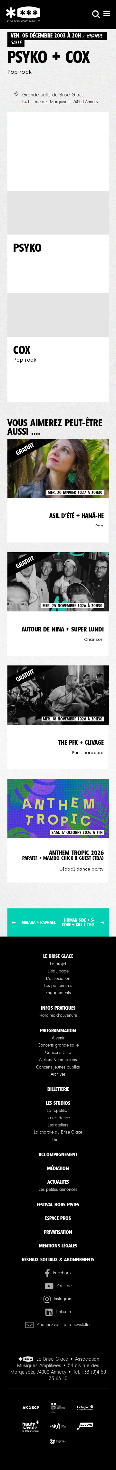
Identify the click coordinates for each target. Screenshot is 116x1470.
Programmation (58, 1030)
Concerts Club (58, 1052)
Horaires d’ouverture (58, 1015)
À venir (58, 1038)
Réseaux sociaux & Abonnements (58, 1259)
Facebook (62, 1273)
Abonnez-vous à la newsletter (64, 1324)
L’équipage (58, 971)
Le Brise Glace (58, 956)
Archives (58, 1074)
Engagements (58, 992)
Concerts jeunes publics (58, 1067)
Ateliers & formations (58, 1059)
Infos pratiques (58, 1008)
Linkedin (63, 1311)
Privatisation (58, 1232)
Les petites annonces (58, 1189)
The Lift (58, 1139)
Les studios (58, 1103)
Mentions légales (58, 1246)
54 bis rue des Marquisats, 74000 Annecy (60, 101)
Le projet (58, 964)
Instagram (63, 1298)
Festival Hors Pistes (58, 1204)
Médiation (58, 1168)
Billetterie (58, 1089)
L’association (58, 978)
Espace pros (58, 1218)
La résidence (58, 1118)
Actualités (58, 1182)
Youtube (64, 1286)
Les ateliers (58, 1125)
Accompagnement (58, 1154)
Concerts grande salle (58, 1045)
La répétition (58, 1110)
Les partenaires (58, 985)
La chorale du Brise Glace (58, 1132)
